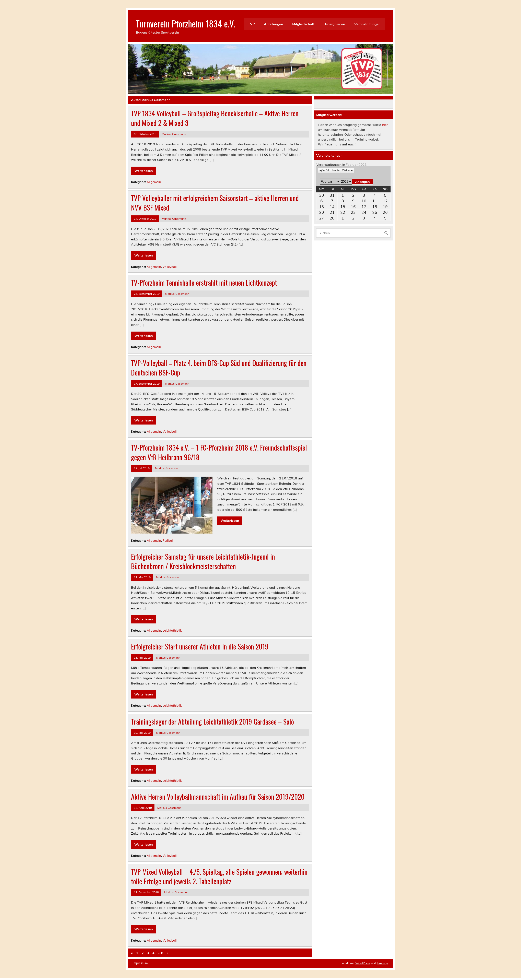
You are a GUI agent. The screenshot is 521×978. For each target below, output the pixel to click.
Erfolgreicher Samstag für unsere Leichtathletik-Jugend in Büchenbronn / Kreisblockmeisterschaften (203, 561)
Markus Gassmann (174, 134)
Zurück (326, 170)
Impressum (140, 963)
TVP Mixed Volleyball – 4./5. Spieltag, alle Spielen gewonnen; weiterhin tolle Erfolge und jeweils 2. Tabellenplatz (219, 876)
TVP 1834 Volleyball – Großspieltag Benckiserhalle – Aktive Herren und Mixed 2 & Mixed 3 (215, 118)
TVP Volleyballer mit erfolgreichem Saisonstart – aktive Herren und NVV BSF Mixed (215, 203)
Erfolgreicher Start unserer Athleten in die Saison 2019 (199, 646)
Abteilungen (273, 24)
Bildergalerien (334, 24)
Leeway (382, 963)
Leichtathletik (172, 630)
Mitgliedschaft (303, 24)
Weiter (346, 170)
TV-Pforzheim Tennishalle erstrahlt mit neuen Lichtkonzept (204, 282)
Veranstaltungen (367, 24)
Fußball (168, 540)
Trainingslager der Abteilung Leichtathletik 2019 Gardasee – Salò (212, 721)
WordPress (362, 963)
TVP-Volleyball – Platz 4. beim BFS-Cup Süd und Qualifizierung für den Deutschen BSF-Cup (218, 368)
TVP (251, 24)
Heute (335, 170)
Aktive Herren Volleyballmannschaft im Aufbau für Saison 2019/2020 (217, 796)
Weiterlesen (143, 171)
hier (385, 125)
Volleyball (170, 267)
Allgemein (154, 182)
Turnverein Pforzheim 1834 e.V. (185, 23)
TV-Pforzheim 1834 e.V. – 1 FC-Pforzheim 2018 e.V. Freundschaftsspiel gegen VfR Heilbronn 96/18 (219, 452)
